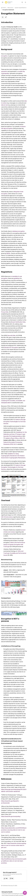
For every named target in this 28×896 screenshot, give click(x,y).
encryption (4, 56)
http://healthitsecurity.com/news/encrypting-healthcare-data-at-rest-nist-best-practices (13, 861)
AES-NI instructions (7, 517)
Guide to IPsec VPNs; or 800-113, (15, 438)
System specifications (20, 7)
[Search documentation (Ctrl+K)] (22, 2)
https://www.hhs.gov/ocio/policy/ (10, 816)
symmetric (4, 71)
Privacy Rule (4, 312)
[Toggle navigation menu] (2, 2)
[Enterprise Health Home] (8, 2)
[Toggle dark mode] (25, 2)
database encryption (18, 231)
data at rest (4, 105)
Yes (6, 878)
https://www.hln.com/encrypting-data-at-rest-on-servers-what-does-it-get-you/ (13, 845)
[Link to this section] (14, 22)
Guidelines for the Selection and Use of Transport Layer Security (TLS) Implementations (15, 434)
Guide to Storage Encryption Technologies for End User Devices (14, 421)
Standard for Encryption (11, 347)
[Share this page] (2, 17)
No (12, 878)
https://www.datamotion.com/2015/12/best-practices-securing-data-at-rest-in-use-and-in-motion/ (14, 830)
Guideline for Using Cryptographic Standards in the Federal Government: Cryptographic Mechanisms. (13, 456)
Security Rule (11, 335)
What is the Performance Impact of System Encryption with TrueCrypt (14, 544)
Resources (10, 7)
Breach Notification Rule (18, 322)
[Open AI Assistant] (25, 893)
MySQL (8, 253)
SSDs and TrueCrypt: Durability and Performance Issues (14, 553)
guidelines (17, 278)
